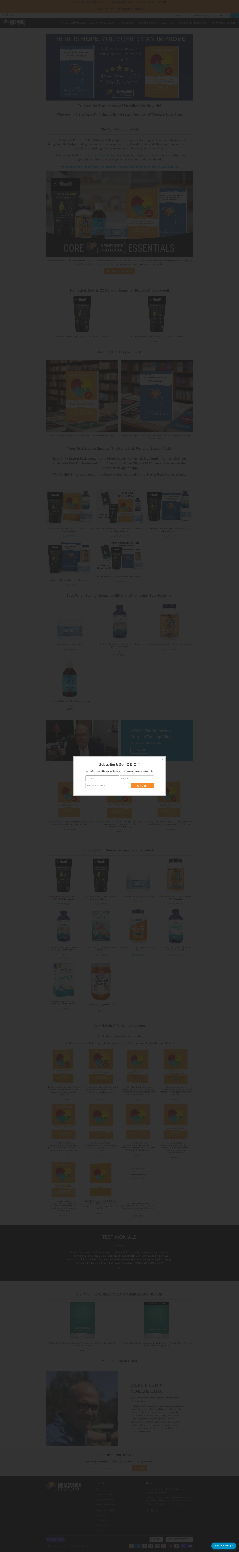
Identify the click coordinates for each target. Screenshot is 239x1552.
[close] (162, 759)
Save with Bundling (224, 1546)
